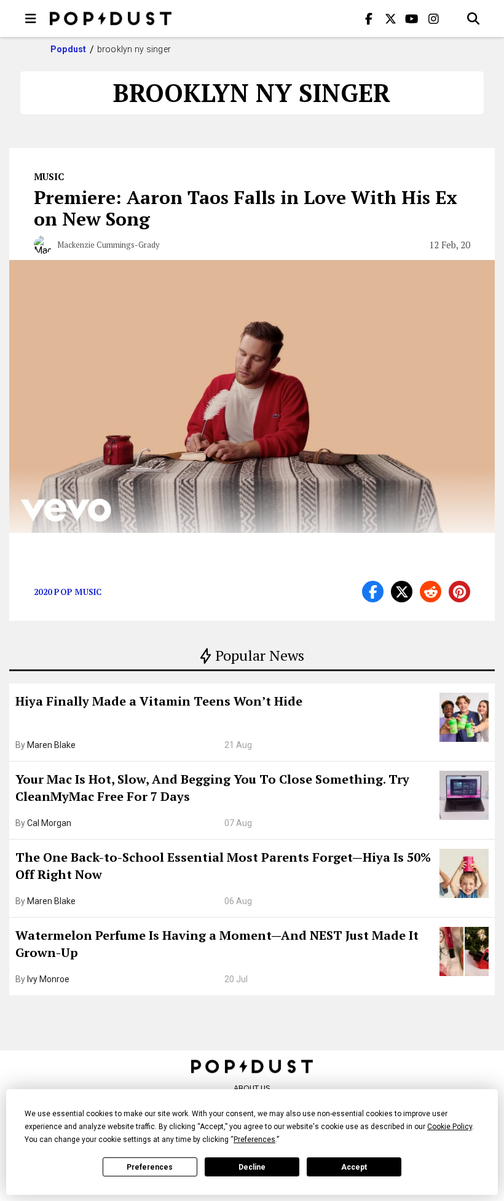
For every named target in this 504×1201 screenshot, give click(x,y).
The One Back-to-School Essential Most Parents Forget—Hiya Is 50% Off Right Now (223, 866)
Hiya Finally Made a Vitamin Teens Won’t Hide (158, 701)
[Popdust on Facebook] (369, 18)
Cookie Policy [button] (449, 1126)
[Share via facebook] (373, 591)
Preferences (150, 1167)
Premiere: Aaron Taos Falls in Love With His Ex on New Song (245, 208)
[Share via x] (401, 591)
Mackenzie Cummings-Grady (108, 244)
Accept (354, 1167)
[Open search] (473, 18)
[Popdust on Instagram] (433, 18)
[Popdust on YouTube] (412, 18)
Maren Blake (51, 745)
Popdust (68, 49)
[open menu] (30, 18)
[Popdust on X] (390, 18)
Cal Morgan (49, 823)
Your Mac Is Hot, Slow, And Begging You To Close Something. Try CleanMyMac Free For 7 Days (212, 788)
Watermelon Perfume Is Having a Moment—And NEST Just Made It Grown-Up (217, 944)
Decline (252, 1167)
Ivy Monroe (48, 979)
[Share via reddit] (430, 591)
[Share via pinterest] (459, 591)
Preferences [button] (254, 1139)
